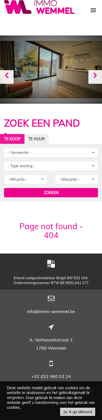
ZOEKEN (51, 192)
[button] (51, 152)
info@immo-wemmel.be (51, 311)
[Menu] (93, 10)
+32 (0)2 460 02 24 (51, 376)
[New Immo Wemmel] (39, 6)
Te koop (12, 138)
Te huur (36, 138)
